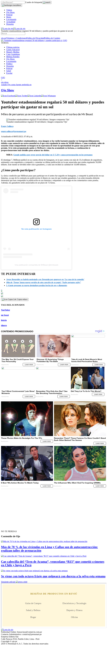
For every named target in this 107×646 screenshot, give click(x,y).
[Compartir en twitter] (21, 96)
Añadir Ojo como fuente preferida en (16, 84)
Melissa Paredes (12, 57)
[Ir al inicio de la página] (7, 526)
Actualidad (10, 22)
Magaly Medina (12, 52)
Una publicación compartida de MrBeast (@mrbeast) (36, 265)
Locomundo (11, 19)
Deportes (10, 24)
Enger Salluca (7, 126)
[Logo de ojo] (7, 28)
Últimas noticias (12, 47)
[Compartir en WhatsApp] (48, 96)
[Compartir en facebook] (8, 96)
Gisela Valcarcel (13, 49)
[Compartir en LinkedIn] (34, 96)
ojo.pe (3, 38)
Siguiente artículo (8, 582)
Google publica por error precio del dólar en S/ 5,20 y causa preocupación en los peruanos (53, 155)
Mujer (8, 17)
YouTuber (5, 310)
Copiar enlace (22, 299)
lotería (4, 320)
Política (9, 64)
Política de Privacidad (35, 38)
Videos (9, 10)
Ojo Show (10, 12)
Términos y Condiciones (16, 38)
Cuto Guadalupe (13, 54)
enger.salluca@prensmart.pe (13, 131)
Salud (8, 71)
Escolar (9, 73)
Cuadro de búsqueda (33, 2)
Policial (9, 15)
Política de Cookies (52, 38)
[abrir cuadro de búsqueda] (46, 2)
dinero (4, 325)
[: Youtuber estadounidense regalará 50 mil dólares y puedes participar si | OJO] (34, 40)
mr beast (5, 315)
